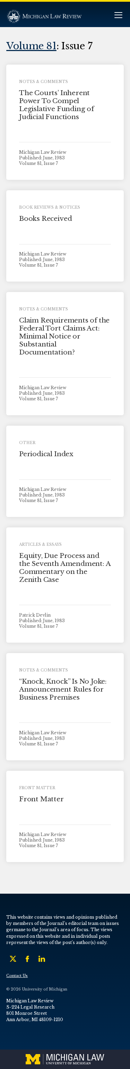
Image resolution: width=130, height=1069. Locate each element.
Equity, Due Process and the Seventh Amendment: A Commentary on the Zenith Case (64, 567)
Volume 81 (31, 46)
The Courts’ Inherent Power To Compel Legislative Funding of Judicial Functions (56, 104)
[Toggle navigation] (118, 16)
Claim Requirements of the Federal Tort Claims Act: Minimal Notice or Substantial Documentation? (64, 336)
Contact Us (17, 976)
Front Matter (41, 799)
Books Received (45, 219)
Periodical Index (46, 454)
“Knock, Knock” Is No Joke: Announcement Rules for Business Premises (63, 689)
